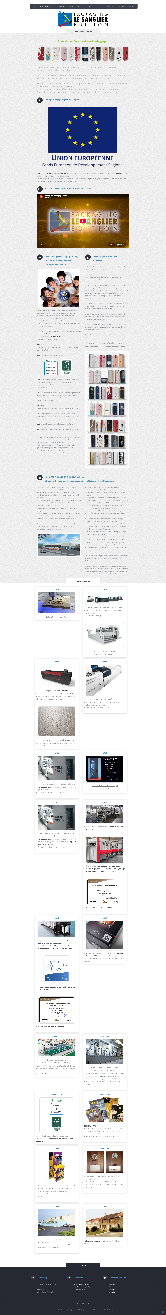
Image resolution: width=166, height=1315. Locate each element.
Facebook (112, 1287)
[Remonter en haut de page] (163, 1313)
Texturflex (71, 694)
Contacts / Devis (125, 6)
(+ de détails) (104, 788)
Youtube (112, 1292)
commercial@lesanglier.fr (81, 1284)
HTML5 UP (107, 1310)
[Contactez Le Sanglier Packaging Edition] (88, 1304)
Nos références (66, 6)
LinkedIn (112, 1284)
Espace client (107, 6)
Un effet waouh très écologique (105, 785)
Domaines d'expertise (44, 6)
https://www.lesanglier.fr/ (81, 1287)
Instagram (112, 1289)
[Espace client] (77, 1304)
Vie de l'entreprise (87, 6)
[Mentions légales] (82, 1304)
